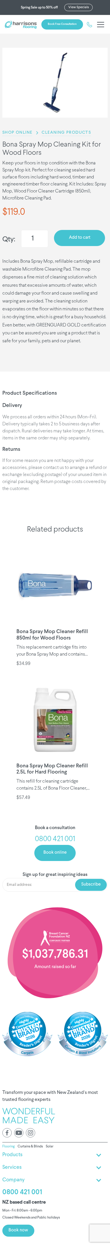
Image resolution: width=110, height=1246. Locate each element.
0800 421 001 (22, 1192)
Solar (49, 1146)
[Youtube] (18, 1132)
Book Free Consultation (62, 24)
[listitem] (55, 83)
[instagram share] (30, 1132)
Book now (18, 1230)
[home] (21, 25)
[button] (99, 25)
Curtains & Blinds (30, 1146)
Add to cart (79, 238)
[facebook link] (7, 1132)
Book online (55, 852)
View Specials (78, 7)
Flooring (8, 1146)
